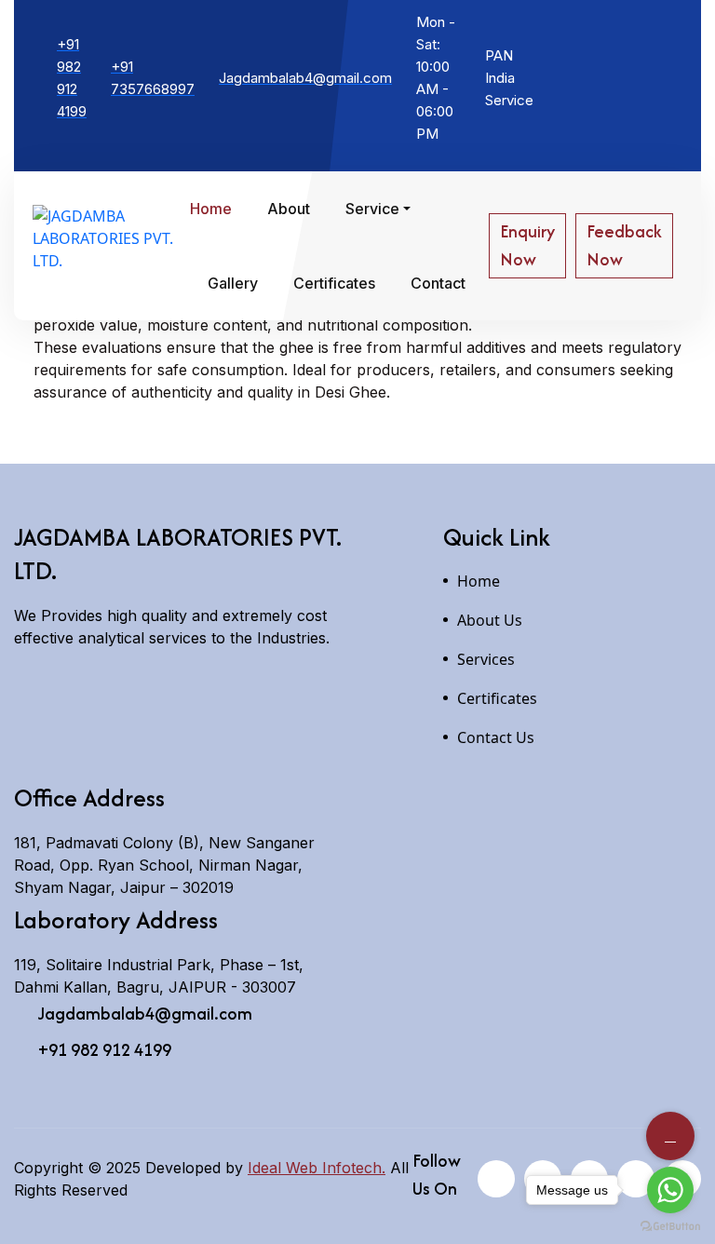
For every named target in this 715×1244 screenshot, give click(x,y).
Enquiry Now (527, 245)
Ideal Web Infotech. (316, 1167)
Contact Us (495, 737)
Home (211, 208)
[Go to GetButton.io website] (670, 1225)
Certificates (334, 283)
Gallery (233, 283)
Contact (438, 283)
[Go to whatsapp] (670, 1190)
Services (486, 659)
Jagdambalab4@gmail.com (145, 1014)
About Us (489, 620)
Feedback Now (624, 245)
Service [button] (372, 208)
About (288, 208)
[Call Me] (670, 1136)
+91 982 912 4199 (104, 1050)
